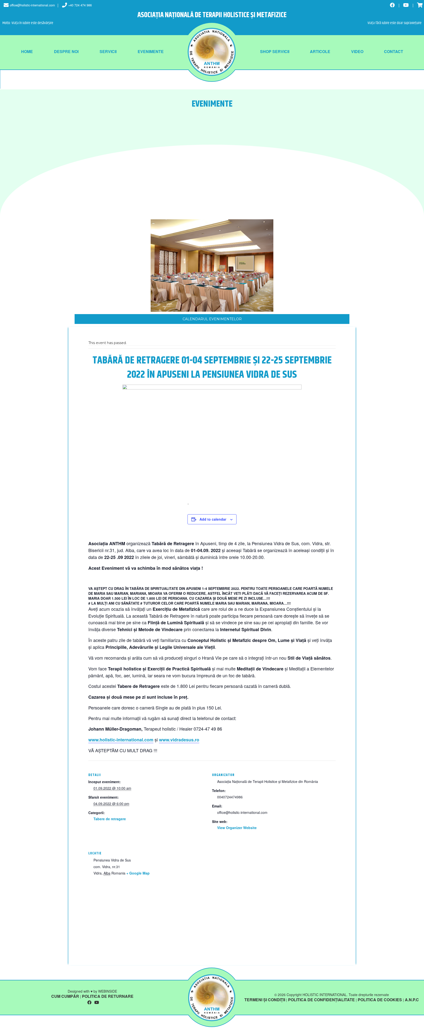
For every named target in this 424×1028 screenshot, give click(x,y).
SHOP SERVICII (274, 51)
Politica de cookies (380, 999)
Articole (320, 51)
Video (357, 51)
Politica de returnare (107, 996)
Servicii (108, 51)
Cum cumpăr (65, 996)
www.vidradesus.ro (179, 739)
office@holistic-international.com (32, 5)
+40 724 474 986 (80, 5)
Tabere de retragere (109, 818)
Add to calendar (212, 519)
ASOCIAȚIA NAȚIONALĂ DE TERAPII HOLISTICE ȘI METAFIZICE (212, 15)
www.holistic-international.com (120, 739)
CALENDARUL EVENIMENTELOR (212, 319)
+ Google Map (138, 873)
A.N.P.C (412, 999)
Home (27, 51)
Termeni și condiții (264, 999)
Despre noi (66, 51)
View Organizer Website (237, 827)
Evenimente (151, 51)
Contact (393, 51)
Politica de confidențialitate (321, 999)
